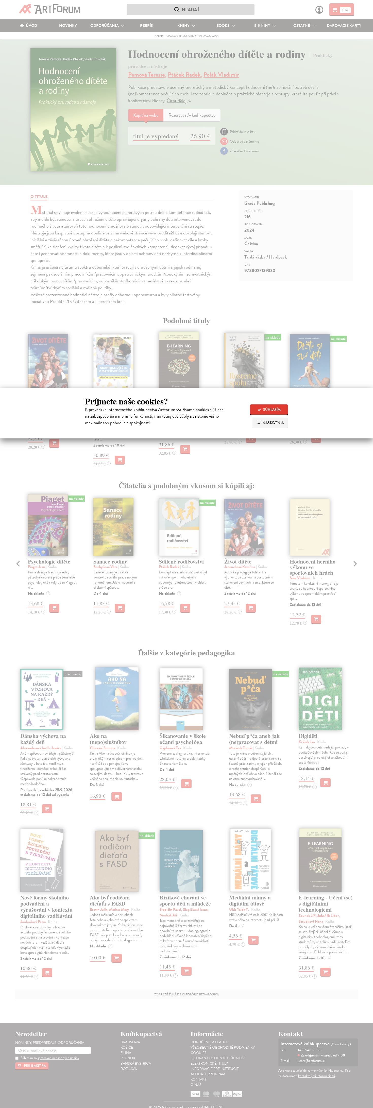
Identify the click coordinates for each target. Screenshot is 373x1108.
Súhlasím (271, 409)
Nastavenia (273, 422)
